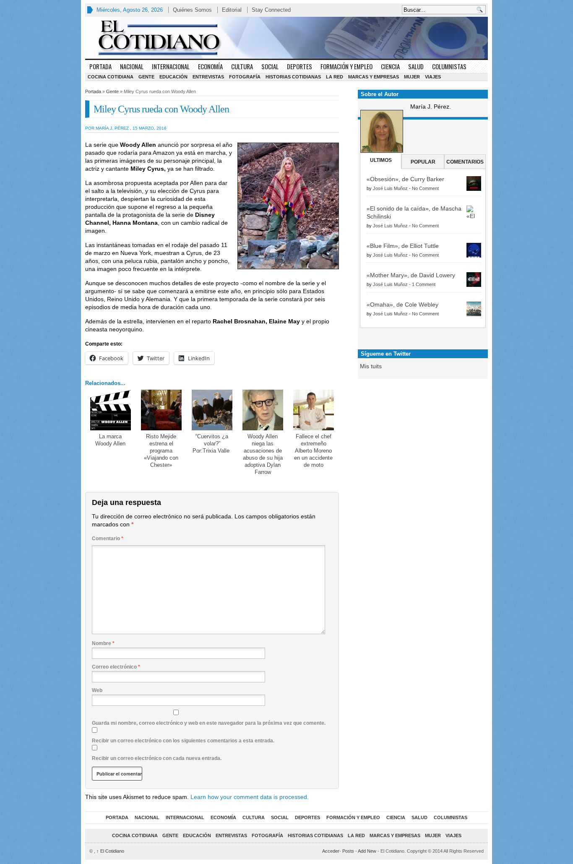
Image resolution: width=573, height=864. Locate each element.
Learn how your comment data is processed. (249, 797)
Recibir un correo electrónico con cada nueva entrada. (156, 758)
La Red (334, 76)
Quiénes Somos (192, 10)
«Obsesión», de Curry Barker (405, 179)
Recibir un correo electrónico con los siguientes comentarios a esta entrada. (183, 741)
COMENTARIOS (465, 162)
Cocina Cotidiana (110, 76)
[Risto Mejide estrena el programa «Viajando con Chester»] (161, 410)
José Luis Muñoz (390, 188)
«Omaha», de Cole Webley (402, 304)
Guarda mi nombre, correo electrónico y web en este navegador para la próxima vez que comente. (209, 723)
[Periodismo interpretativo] (286, 38)
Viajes (433, 76)
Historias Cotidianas (293, 76)
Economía (210, 66)
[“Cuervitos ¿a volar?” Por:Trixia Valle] (212, 410)
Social (270, 66)
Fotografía (244, 76)
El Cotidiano (110, 851)
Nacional (131, 66)
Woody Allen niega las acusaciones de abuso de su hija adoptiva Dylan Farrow (263, 454)
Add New (367, 851)
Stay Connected (271, 10)
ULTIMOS (381, 160)
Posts (348, 851)
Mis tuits (371, 366)
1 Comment (423, 284)
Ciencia (390, 66)
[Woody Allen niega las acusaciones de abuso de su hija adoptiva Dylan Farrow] (262, 410)
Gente (146, 76)
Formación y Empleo (346, 66)
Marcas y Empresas (373, 76)
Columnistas (449, 66)
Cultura (242, 66)
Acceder (330, 851)
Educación (173, 76)
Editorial (232, 10)
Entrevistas (208, 76)
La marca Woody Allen (110, 440)
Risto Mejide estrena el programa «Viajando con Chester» (161, 450)
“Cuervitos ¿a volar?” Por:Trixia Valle (212, 443)
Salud (416, 66)
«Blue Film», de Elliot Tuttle (403, 245)
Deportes (299, 66)
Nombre (103, 643)
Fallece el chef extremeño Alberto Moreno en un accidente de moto (313, 450)
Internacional (171, 66)
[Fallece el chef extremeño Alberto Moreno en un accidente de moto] (313, 410)
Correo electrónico (116, 667)
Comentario (107, 538)
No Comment (425, 188)
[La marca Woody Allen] (110, 410)
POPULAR (423, 162)
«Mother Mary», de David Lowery (411, 275)
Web (97, 690)
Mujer (412, 76)
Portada (100, 66)
